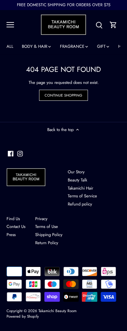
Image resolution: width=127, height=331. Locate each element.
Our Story (76, 172)
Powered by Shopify (23, 316)
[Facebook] (10, 154)
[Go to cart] (113, 24)
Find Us (13, 219)
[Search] (99, 24)
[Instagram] (20, 154)
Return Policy (46, 243)
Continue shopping (64, 95)
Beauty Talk (77, 180)
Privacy (41, 219)
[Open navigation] (10, 24)
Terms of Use (46, 226)
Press (11, 235)
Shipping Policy (49, 235)
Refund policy (80, 204)
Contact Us (16, 226)
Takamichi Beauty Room (57, 310)
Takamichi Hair (80, 188)
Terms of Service (82, 196)
